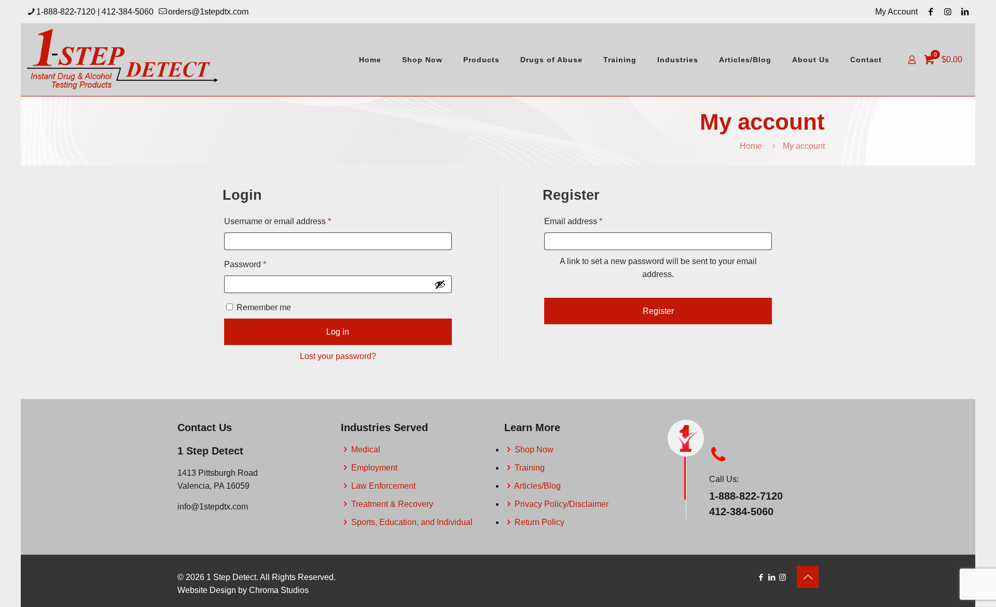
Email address (590, 221)
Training (530, 467)
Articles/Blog (537, 485)
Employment (374, 467)
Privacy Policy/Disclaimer (561, 504)
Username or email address (294, 221)
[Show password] (440, 284)
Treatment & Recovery (392, 504)
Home (751, 146)
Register (658, 311)
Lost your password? (338, 356)
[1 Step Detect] (123, 59)
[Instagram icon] (782, 577)
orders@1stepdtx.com (208, 11)
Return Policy (539, 522)
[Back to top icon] (808, 577)
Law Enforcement (383, 485)
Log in (337, 331)
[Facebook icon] (761, 577)
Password (262, 264)
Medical (365, 449)
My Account (896, 11)
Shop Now (534, 449)
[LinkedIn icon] (772, 577)
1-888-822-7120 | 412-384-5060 (95, 11)
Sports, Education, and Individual (412, 522)
